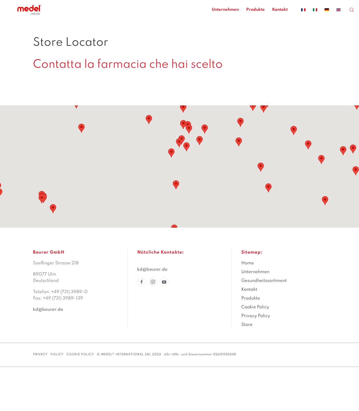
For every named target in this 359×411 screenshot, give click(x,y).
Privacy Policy (255, 316)
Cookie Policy (255, 307)
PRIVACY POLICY (48, 354)
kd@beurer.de (48, 309)
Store (247, 324)
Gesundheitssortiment (264, 280)
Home (247, 263)
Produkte (255, 10)
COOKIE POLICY (80, 354)
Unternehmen (225, 10)
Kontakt (280, 10)
